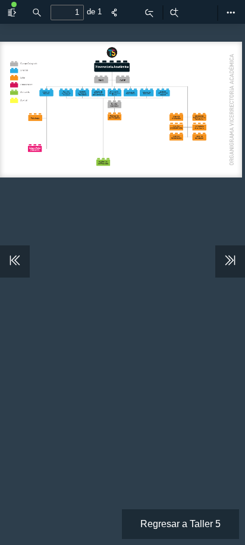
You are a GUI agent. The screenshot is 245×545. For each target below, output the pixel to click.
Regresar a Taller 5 (180, 524)
